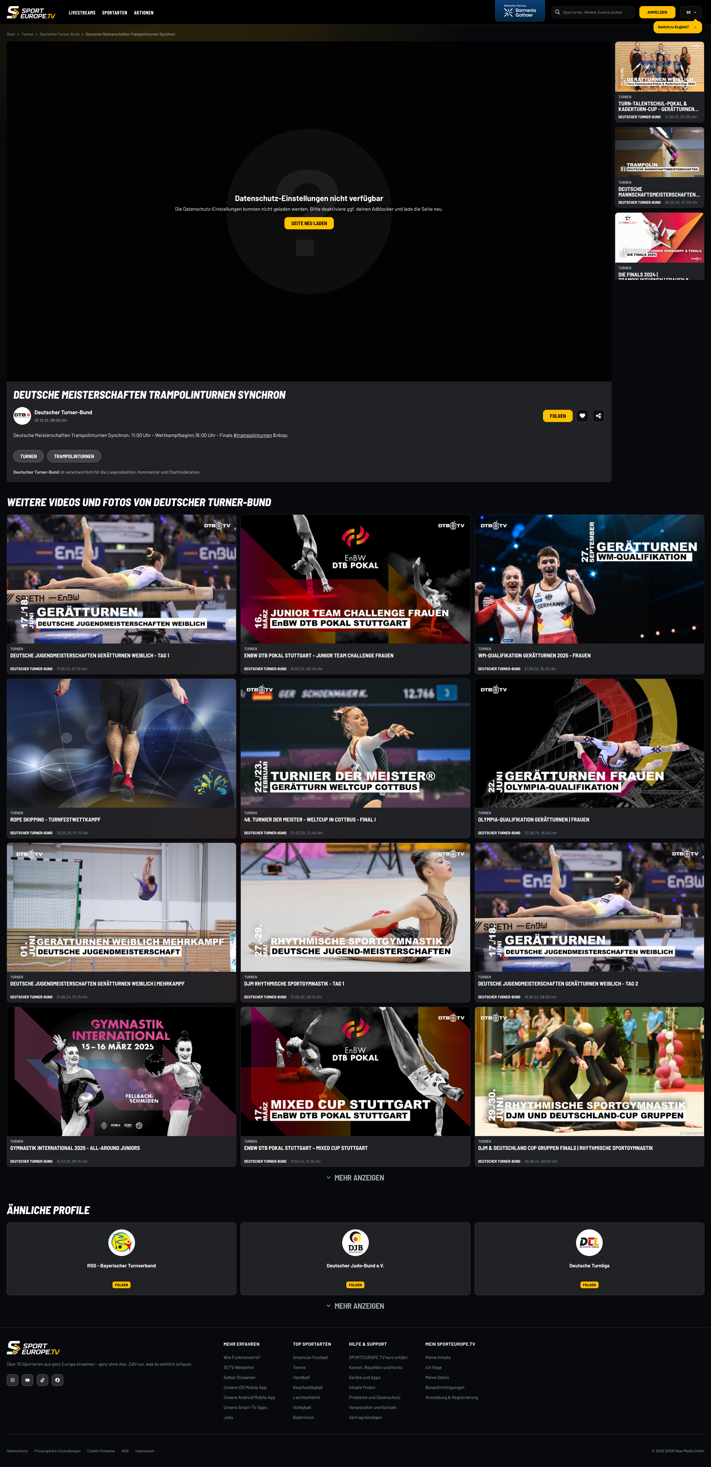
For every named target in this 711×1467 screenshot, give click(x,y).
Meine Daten (437, 1377)
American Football (310, 1357)
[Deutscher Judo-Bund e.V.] (355, 1242)
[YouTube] (27, 1380)
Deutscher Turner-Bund (59, 34)
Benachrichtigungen (445, 1387)
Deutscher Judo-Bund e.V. (355, 1265)
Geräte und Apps (365, 1377)
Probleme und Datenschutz (375, 1397)
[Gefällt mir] (582, 416)
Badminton (303, 1417)
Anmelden (657, 12)
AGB (125, 1450)
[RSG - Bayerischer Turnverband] (121, 1242)
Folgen (558, 416)
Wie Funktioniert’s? (242, 1357)
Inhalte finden (362, 1387)
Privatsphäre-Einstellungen (57, 1450)
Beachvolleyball (308, 1387)
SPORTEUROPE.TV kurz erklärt (378, 1357)
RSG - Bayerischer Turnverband (121, 1265)
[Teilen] (598, 416)
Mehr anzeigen (359, 1177)
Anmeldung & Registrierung (451, 1397)
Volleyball (302, 1407)
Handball (301, 1377)
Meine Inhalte (438, 1357)
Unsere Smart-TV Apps (245, 1407)
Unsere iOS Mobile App (245, 1387)
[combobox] (597, 12)
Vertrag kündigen (365, 1417)
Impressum (144, 1450)
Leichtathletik (306, 1397)
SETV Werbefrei (239, 1367)
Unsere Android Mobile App (249, 1397)
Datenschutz (17, 1450)
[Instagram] (12, 1380)
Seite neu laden (309, 223)
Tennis (299, 1367)
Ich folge (433, 1367)
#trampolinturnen (252, 435)
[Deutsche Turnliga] (589, 1242)
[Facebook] (57, 1380)
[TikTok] (42, 1380)
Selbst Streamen (240, 1377)
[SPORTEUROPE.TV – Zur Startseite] (31, 12)
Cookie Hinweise (101, 1450)
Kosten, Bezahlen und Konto (375, 1367)
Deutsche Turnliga (589, 1265)
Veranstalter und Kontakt (373, 1407)
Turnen (27, 34)
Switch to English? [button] (673, 24)
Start (11, 34)
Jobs (228, 1417)
